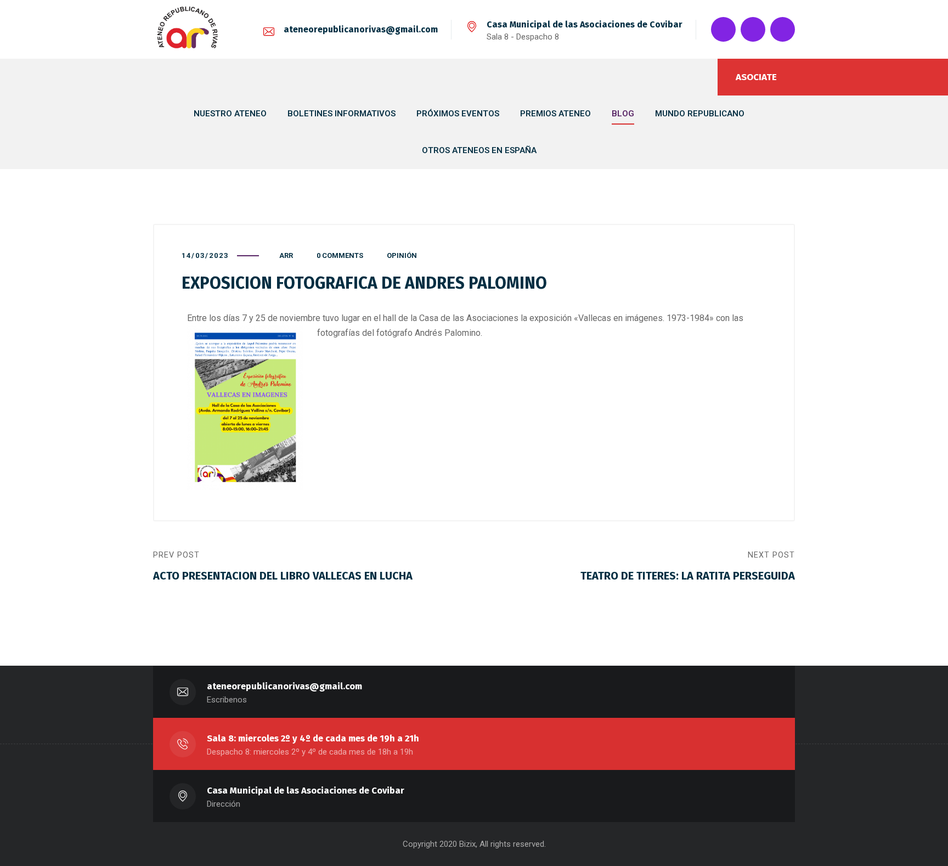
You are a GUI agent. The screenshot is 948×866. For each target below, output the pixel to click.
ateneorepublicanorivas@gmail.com (361, 29)
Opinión (402, 255)
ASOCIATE (756, 77)
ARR (286, 255)
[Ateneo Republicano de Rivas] (187, 29)
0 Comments (340, 255)
